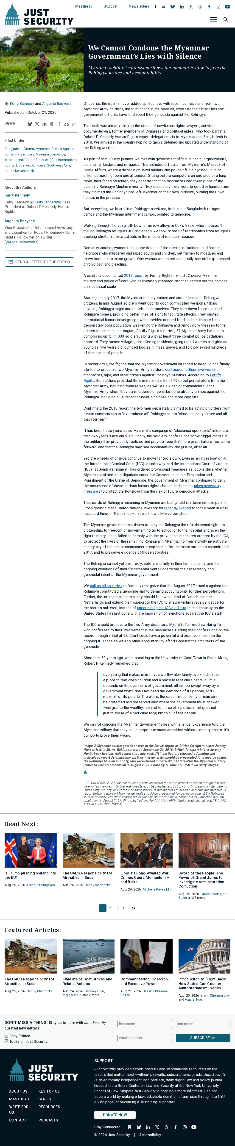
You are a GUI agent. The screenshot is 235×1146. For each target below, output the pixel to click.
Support (111, 6)
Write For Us (18, 1110)
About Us (18, 1091)
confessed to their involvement (191, 369)
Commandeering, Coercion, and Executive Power (144, 981)
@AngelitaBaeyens (21, 242)
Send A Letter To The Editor (42, 262)
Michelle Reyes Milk (157, 889)
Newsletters (139, 6)
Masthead (84, 6)
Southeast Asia (58, 165)
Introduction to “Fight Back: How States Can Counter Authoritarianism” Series (202, 983)
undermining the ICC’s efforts (161, 608)
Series (45, 1099)
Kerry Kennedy (22, 103)
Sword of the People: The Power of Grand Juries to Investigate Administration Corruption (201, 880)
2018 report (134, 275)
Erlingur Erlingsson (41, 885)
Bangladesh (13, 149)
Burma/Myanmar (37, 149)
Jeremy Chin (94, 991)
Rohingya (39, 165)
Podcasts (48, 1120)
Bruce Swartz (211, 894)
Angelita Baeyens (56, 103)
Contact (17, 1120)
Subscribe (200, 1038)
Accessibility (150, 1135)
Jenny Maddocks (97, 885)
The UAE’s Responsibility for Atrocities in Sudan (87, 875)
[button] (226, 20)
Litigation (23, 165)
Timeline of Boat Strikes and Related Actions (87, 981)
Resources (49, 1107)
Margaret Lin (72, 995)
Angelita (20, 221)
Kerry (17, 195)
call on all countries (106, 586)
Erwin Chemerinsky (215, 995)
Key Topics (49, 1091)
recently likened (177, 508)
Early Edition (19, 1036)
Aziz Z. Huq (193, 999)
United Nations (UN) (19, 171)
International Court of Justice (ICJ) (31, 160)
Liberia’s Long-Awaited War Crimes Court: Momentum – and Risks (144, 877)
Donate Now (115, 1115)
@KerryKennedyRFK (48, 202)
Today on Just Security (28, 1041)
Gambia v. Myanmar (35, 154)
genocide (58, 154)
